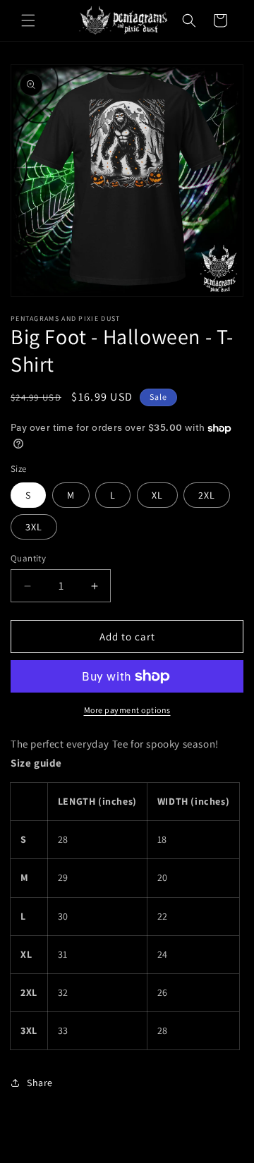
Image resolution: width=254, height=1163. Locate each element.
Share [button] (40, 1082)
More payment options (127, 710)
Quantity (28, 558)
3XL (33, 526)
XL (157, 495)
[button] (28, 20)
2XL (206, 495)
